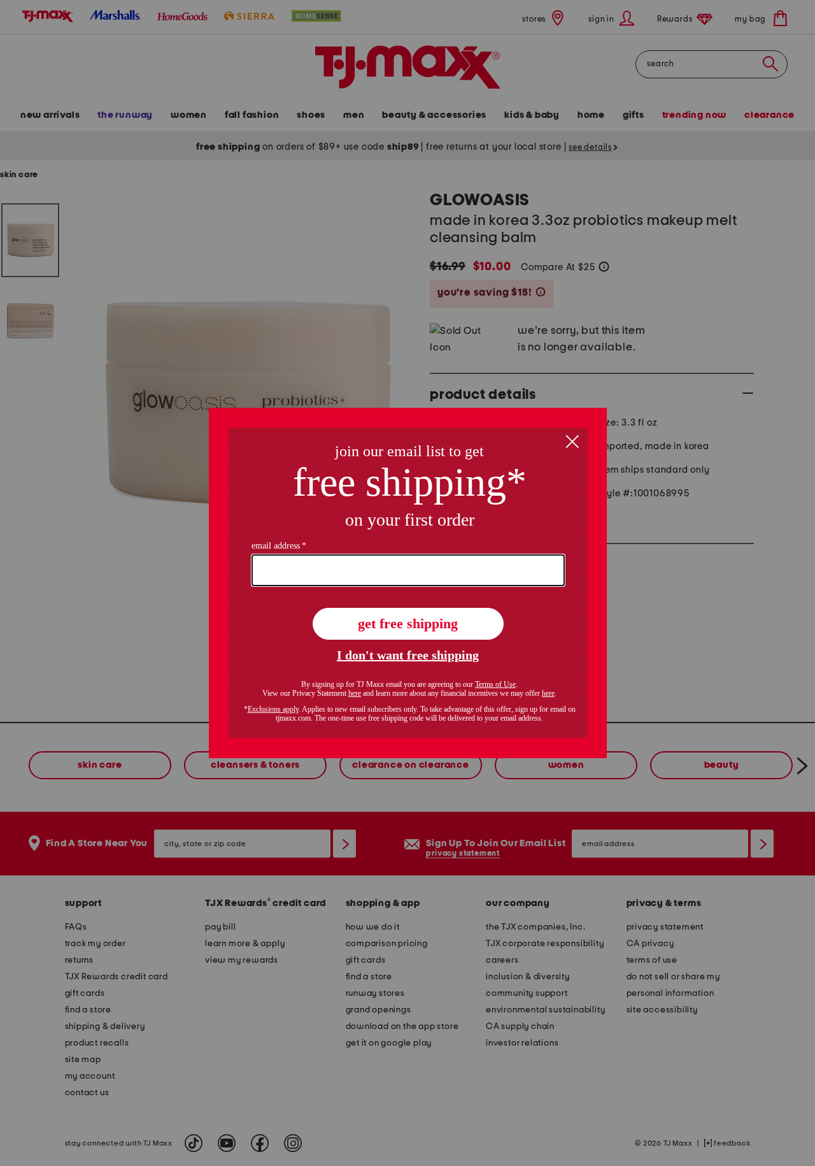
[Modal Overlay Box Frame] (408, 583)
